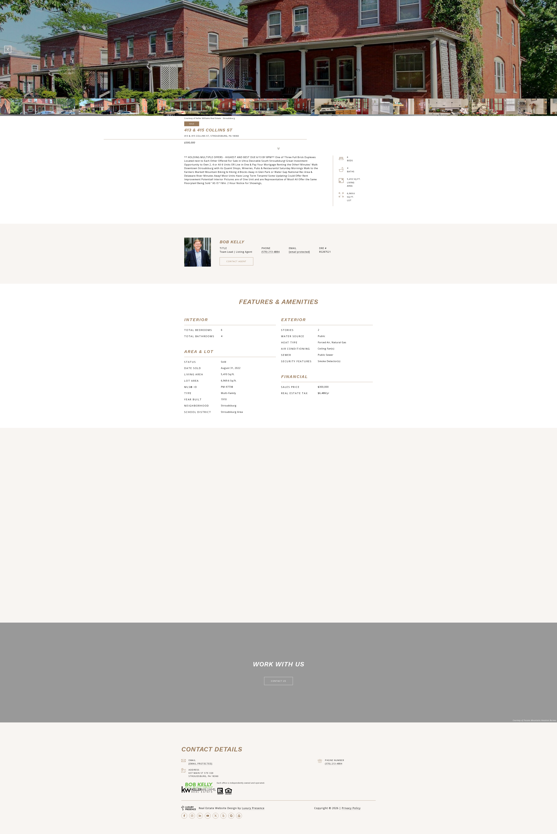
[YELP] (223, 816)
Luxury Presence (253, 808)
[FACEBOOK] (184, 816)
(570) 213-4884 (271, 251)
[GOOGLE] (231, 816)
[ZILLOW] (239, 816)
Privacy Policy (351, 808)
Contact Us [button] (278, 681)
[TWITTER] (215, 816)
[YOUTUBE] (208, 816)
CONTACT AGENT (236, 261)
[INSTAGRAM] (192, 816)
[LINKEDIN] (200, 816)
